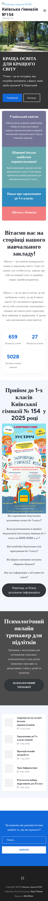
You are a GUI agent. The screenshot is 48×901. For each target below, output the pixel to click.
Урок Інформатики (27, 767)
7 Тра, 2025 (25, 759)
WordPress (28, 896)
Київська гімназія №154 (32, 887)
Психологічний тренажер (24, 685)
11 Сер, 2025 (25, 729)
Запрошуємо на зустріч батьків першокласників (29, 721)
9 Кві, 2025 (24, 772)
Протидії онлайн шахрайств (26, 753)
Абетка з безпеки (24, 212)
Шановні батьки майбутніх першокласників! (24, 157)
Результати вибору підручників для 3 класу (30, 782)
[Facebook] (22, 879)
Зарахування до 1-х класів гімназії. (27, 738)
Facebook (12, 97)
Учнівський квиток (24, 116)
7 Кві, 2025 (24, 787)
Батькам (32, 97)
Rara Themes (37, 891)
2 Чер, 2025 (25, 744)
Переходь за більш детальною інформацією (24, 590)
